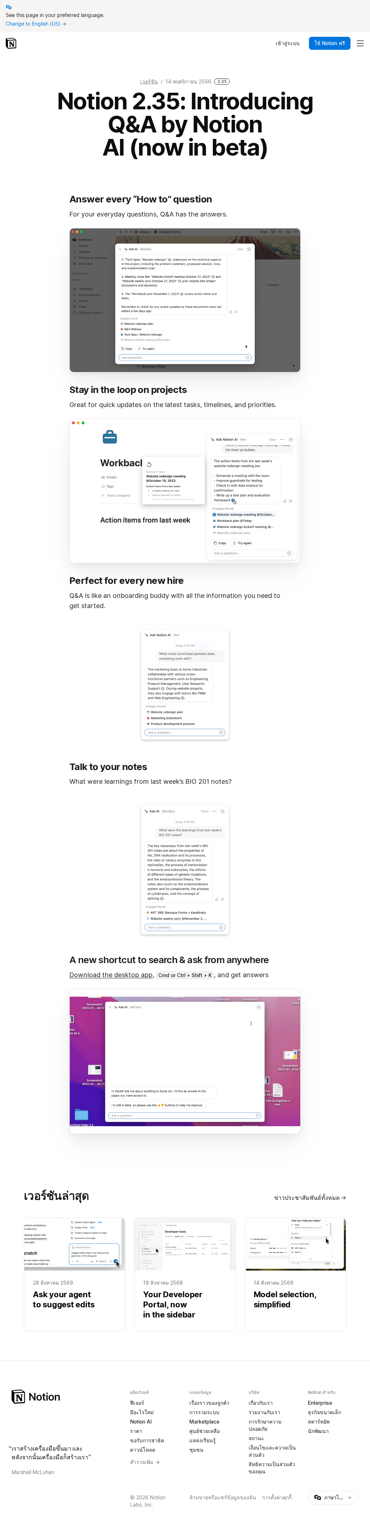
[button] (185, 300)
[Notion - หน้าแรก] (12, 43)
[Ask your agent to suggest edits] (74, 1275)
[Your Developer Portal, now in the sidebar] (184, 1275)
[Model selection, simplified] (295, 1275)
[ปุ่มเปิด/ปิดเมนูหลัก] (360, 43)
